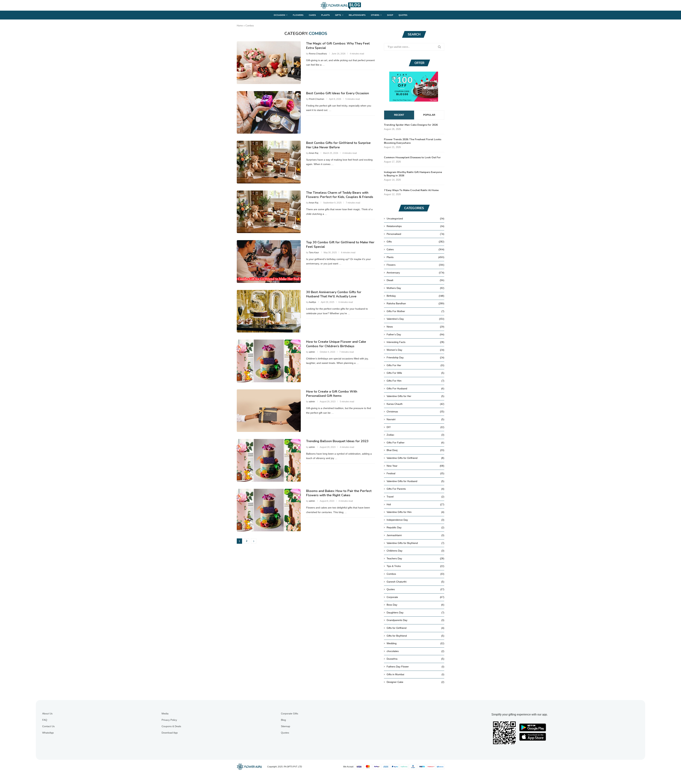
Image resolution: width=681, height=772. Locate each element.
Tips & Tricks (415, 566)
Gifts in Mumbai (415, 674)
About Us (47, 713)
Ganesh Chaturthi (415, 581)
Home (240, 25)
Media (165, 713)
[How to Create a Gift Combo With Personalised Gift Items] (269, 410)
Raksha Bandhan (415, 303)
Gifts (338, 15)
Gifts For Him (415, 380)
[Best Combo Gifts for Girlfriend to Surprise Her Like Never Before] (269, 162)
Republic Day (415, 527)
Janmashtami (415, 535)
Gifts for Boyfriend (415, 635)
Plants (325, 15)
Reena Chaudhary (318, 53)
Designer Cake (415, 682)
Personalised (415, 234)
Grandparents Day (415, 620)
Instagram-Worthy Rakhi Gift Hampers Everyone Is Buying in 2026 (413, 173)
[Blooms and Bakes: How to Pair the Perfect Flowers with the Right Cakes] (269, 510)
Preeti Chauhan (316, 99)
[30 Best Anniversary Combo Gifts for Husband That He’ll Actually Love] (269, 311)
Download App (170, 732)
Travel (415, 496)
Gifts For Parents (415, 488)
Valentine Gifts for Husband (415, 481)
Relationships (357, 15)
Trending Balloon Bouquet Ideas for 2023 (337, 441)
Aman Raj (313, 153)
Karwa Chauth (415, 403)
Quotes (402, 15)
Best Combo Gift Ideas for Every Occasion (337, 93)
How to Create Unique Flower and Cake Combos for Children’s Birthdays (336, 344)
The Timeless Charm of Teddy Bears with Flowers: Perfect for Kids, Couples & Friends (339, 195)
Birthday (415, 295)
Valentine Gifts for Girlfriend (415, 458)
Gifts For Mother (415, 311)
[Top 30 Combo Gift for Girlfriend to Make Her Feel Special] (269, 261)
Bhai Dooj (415, 450)
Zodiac (415, 434)
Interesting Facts (415, 342)
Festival (415, 473)
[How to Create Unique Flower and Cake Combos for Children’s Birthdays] (269, 361)
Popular (429, 114)
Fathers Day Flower (415, 666)
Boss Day (415, 604)
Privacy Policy (169, 719)
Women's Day (415, 349)
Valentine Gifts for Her (415, 396)
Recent (399, 114)
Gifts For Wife (415, 372)
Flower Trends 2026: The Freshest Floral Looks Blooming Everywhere (412, 141)
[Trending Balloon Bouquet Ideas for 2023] (269, 460)
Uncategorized (415, 218)
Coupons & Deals (171, 726)
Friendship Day (415, 357)
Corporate (415, 597)
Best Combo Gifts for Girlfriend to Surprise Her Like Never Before (338, 145)
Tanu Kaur (314, 252)
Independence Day (415, 519)
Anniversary (415, 272)
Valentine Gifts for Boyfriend (415, 543)
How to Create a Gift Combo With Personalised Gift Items (331, 393)
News (415, 326)
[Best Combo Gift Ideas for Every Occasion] (269, 112)
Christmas (415, 411)
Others (375, 15)
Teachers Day (415, 558)
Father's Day (415, 334)
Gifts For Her (415, 365)
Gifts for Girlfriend (415, 628)
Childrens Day (415, 550)
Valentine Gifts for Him (415, 512)
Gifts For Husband (415, 388)
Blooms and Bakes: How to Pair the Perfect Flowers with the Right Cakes (339, 493)
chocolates (415, 651)
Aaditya (312, 302)
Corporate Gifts (289, 713)
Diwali (415, 280)
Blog (283, 719)
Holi (415, 504)
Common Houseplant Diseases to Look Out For (412, 157)
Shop (390, 15)
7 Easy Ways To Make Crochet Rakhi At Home (411, 190)
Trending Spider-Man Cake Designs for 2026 (411, 125)
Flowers (298, 15)
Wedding (415, 643)
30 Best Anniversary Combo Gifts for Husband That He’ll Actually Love (333, 294)
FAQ (44, 719)
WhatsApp (48, 732)
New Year (415, 465)
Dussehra (415, 658)
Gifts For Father (415, 442)
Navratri (415, 419)
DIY (415, 427)
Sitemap (285, 726)
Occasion (279, 15)
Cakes (312, 15)
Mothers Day (415, 288)
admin (312, 352)
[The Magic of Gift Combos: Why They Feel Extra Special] (269, 62)
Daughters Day (415, 612)
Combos (415, 573)
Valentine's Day (415, 318)
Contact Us (48, 726)
